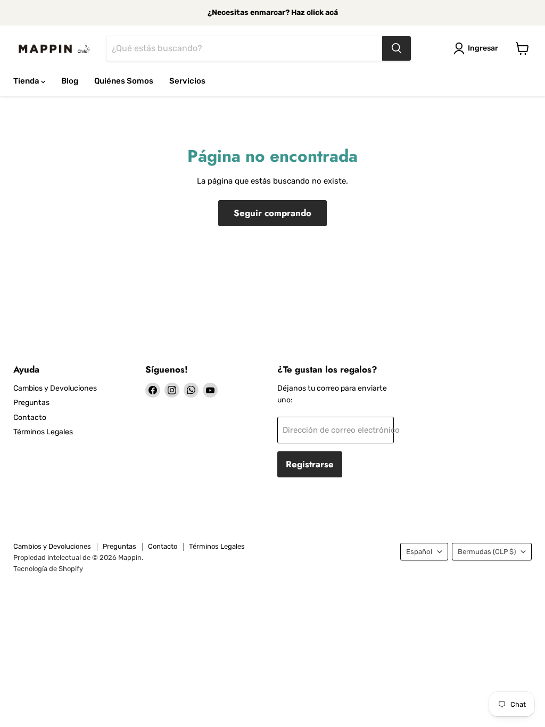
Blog (69, 81)
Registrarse (310, 464)
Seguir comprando (272, 212)
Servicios (187, 81)
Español (419, 552)
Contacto (29, 417)
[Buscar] (396, 48)
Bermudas (487, 552)
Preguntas (31, 402)
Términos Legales (43, 431)
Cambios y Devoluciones (55, 388)
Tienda (27, 81)
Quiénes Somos (123, 81)
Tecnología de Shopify (48, 569)
